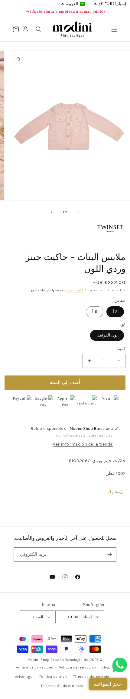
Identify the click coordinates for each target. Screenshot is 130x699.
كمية (121, 348)
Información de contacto (62, 686)
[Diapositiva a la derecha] (51, 211)
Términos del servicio (91, 677)
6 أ (94, 311)
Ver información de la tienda (83, 444)
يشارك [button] (113, 491)
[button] (114, 29)
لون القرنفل (107, 335)
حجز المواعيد (108, 684)
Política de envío (53, 677)
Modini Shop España (46, 660)
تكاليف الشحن (76, 290)
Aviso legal (24, 677)
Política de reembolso (77, 667)
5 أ (115, 311)
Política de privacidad (34, 667)
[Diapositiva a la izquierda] (78, 211)
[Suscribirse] (109, 554)
